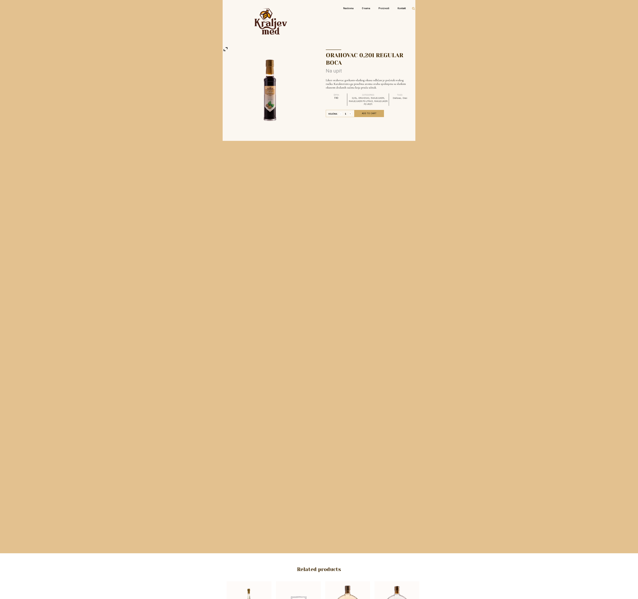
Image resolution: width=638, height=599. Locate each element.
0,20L (354, 98)
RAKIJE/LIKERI (377, 98)
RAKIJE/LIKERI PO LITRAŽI (361, 101)
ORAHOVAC (363, 98)
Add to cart (369, 113)
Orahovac (397, 98)
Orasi (405, 98)
